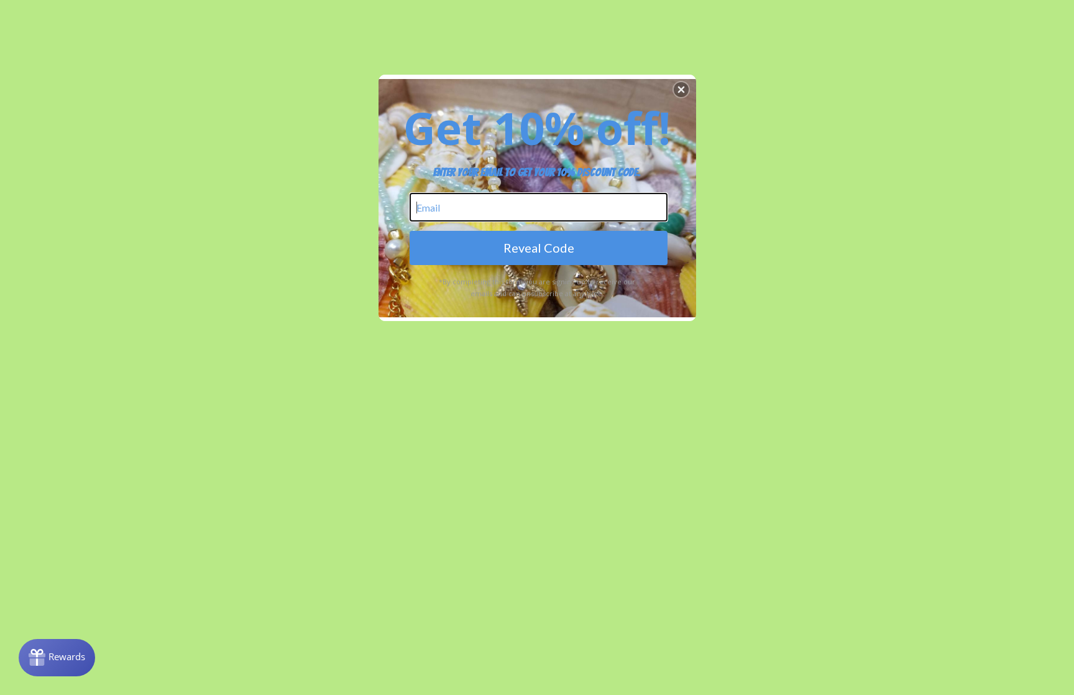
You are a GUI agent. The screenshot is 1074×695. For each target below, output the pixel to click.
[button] (681, 89)
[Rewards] (57, 657)
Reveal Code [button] (538, 247)
